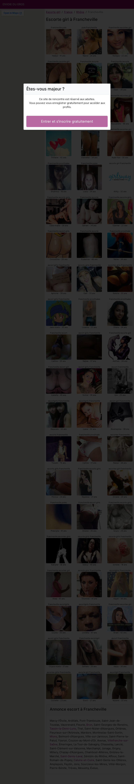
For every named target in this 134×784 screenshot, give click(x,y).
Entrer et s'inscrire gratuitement (67, 121)
